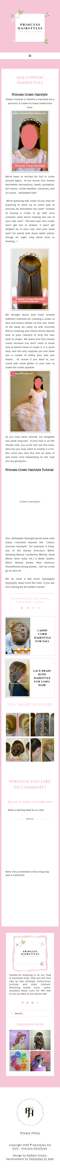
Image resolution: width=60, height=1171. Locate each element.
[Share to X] (28, 608)
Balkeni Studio (37, 1155)
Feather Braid (21, 598)
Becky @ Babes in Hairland (30, 802)
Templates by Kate (41, 1159)
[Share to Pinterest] (38, 608)
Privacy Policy (30, 1133)
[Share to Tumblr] (33, 608)
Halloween (41, 598)
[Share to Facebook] (22, 608)
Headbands (24, 602)
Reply (30, 819)
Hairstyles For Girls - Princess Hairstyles (31, 1147)
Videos (39, 602)
